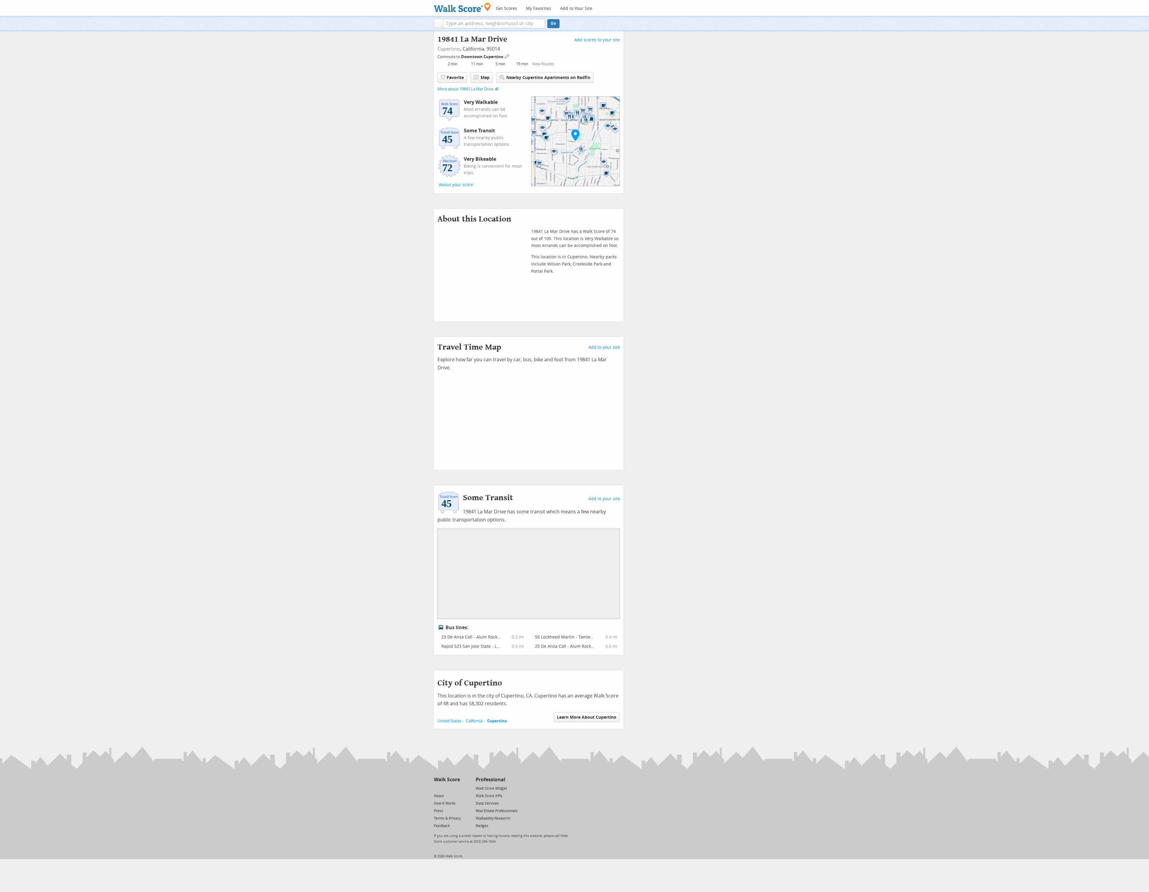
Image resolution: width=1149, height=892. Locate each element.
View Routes (543, 64)
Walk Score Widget (491, 788)
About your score (456, 184)
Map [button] (485, 77)
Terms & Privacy (447, 818)
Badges (482, 826)
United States (449, 721)
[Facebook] (446, 788)
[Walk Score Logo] (462, 7)
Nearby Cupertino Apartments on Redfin (548, 77)
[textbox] (494, 23)
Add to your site (604, 347)
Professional (490, 779)
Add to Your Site (576, 8)
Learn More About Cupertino (586, 717)
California (474, 721)
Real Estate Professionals (497, 811)
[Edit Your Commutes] (507, 56)
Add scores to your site (597, 40)
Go (553, 23)
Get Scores (506, 8)
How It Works (445, 803)
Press (438, 811)
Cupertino (448, 49)
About (439, 796)
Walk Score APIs (489, 796)
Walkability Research (493, 818)
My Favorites (538, 8)
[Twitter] (437, 788)
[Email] (455, 788)
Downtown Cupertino (482, 56)
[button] (438, 23)
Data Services (487, 803)
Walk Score (447, 779)
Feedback (442, 826)
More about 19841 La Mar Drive (465, 89)
